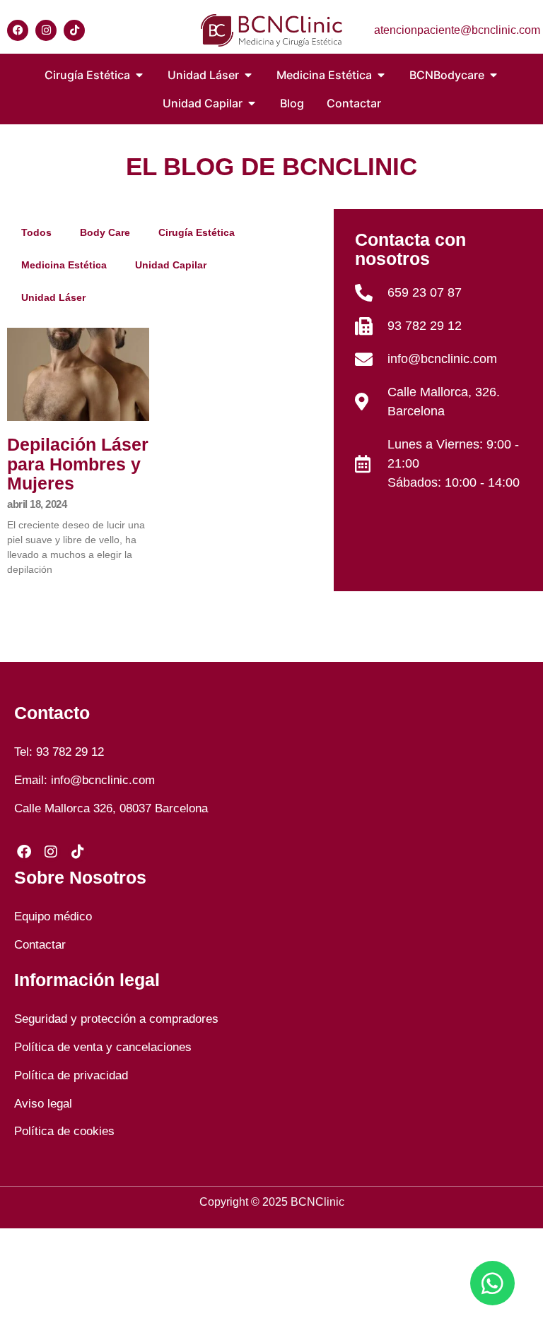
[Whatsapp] (492, 1283)
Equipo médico (53, 916)
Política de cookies (64, 1131)
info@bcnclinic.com (103, 780)
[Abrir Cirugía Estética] (139, 74)
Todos (36, 232)
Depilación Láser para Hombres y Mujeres (77, 463)
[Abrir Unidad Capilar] (251, 103)
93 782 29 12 (70, 752)
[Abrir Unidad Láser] (248, 74)
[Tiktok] (74, 30)
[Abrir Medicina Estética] (381, 74)
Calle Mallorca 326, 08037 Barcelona (111, 808)
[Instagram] (46, 30)
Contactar (40, 944)
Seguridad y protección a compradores (116, 1019)
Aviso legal (43, 1103)
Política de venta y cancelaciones (103, 1047)
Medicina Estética (64, 265)
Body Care (105, 232)
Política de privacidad (71, 1075)
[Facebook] (17, 30)
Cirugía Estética (196, 232)
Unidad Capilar (170, 265)
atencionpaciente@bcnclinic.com (457, 30)
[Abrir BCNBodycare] (493, 74)
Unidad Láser (53, 297)
